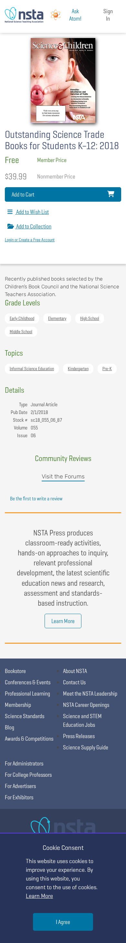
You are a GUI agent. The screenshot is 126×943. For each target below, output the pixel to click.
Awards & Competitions (29, 738)
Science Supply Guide (85, 747)
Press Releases (79, 736)
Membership (18, 704)
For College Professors (28, 774)
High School (89, 318)
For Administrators (24, 763)
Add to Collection (33, 226)
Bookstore (15, 671)
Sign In (108, 14)
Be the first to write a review (36, 498)
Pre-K (107, 368)
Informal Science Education (32, 368)
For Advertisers (20, 786)
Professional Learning (27, 693)
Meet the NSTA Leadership (90, 693)
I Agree (63, 922)
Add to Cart (23, 194)
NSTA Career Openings (86, 704)
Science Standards (24, 716)
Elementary (57, 318)
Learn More (63, 621)
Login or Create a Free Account (30, 240)
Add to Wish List (32, 212)
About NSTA (75, 671)
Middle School (21, 331)
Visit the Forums (63, 476)
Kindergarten (78, 368)
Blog (9, 727)
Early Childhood (22, 318)
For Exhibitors (19, 797)
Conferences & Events (27, 682)
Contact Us (74, 682)
